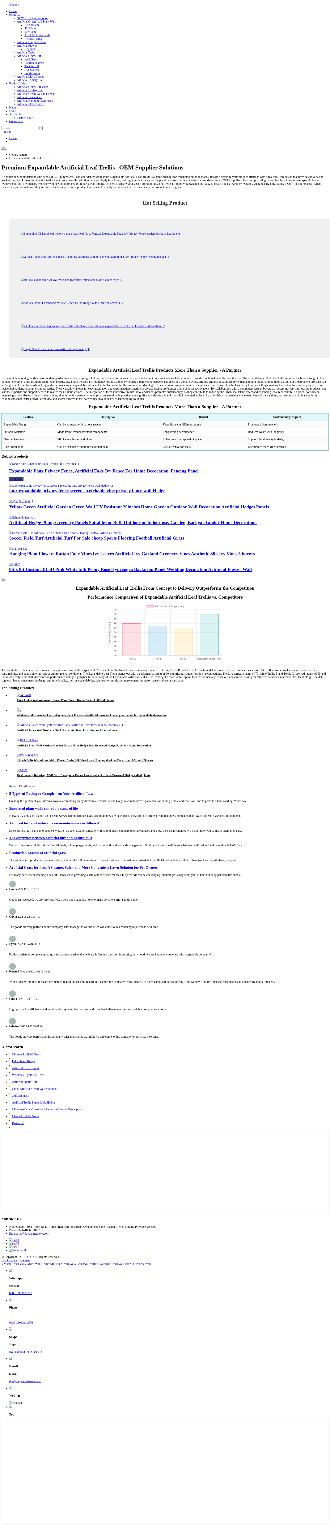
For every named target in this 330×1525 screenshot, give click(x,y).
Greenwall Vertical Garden (93, 1263)
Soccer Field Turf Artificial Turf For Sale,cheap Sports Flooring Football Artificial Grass (96, 538)
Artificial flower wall (37, 35)
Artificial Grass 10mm (25, 1068)
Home (13, 11)
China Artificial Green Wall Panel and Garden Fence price (47, 1109)
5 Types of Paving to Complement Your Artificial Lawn (52, 794)
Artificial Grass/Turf (29, 56)
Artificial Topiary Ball (30, 80)
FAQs (12, 111)
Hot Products (9, 1260)
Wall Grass (31, 59)
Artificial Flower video (30, 104)
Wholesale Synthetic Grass (28, 1075)
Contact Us (16, 121)
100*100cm (31, 25)
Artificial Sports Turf (24, 1081)
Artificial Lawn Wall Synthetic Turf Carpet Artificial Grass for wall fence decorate (68, 730)
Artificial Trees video (29, 97)
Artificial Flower (27, 45)
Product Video (18, 83)
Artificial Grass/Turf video (33, 86)
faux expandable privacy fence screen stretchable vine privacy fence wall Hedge (87, 490)
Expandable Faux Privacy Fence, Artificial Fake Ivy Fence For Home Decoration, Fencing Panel (104, 470)
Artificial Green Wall (62, 1263)
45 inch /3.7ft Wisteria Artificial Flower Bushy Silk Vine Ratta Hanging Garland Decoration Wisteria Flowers (85, 760)
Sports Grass (32, 73)
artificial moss (20, 1095)
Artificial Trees (26, 52)
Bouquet (29, 49)
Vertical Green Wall (13, 1263)
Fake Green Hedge (23, 1061)
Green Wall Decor (38, 1263)
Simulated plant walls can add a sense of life (43, 808)
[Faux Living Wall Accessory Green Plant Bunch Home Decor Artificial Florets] (24, 695)
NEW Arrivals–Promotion (32, 18)
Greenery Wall (142, 1263)
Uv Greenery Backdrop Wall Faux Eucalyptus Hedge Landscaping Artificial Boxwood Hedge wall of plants (83, 775)
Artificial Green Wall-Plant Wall (36, 21)
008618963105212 (20, 1293)
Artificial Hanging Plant (31, 42)
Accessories (31, 69)
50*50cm (30, 31)
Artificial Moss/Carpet (30, 76)
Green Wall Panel (121, 1263)
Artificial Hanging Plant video (35, 100)
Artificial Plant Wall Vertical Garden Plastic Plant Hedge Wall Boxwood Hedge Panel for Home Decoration (84, 745)
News (12, 107)
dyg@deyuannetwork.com (25, 1381)
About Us (15, 114)
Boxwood (18, 1123)
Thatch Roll (31, 66)
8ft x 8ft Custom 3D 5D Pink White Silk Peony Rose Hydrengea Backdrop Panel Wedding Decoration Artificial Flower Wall (130, 569)
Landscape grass (34, 62)
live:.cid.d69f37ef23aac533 (25, 1351)
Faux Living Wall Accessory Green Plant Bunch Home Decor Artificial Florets (65, 700)
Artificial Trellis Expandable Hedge (33, 1102)
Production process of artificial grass (37, 853)
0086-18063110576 (21, 1322)
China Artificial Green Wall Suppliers (34, 1088)
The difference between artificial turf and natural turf (50, 838)
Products (14, 14)
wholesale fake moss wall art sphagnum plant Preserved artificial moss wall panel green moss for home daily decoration (92, 715)
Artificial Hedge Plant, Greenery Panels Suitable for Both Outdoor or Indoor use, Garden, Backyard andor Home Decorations (133, 522)
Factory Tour (24, 117)
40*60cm (30, 28)
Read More (16, 479)
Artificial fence (33, 38)
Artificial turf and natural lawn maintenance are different (54, 823)
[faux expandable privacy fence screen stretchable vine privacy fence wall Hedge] (61, 485)
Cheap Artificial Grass (25, 1116)
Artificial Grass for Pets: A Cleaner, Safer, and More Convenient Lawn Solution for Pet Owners (83, 867)
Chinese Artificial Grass (26, 1054)
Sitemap (25, 1260)
